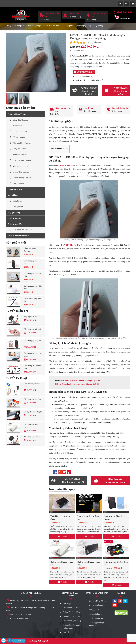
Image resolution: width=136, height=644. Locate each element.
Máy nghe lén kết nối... (33, 317)
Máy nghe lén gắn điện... (33, 399)
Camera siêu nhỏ (20, 131)
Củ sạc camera (19, 137)
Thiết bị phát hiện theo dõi (19, 236)
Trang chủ (10, 25)
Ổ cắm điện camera (21, 172)
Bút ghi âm (17, 201)
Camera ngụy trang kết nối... (32, 342)
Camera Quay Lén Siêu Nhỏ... (33, 367)
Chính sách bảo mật (71, 608)
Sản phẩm (21, 25)
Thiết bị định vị (33, 25)
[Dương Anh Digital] (20, 15)
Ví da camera (18, 183)
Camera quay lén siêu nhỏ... (32, 385)
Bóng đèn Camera (20, 120)
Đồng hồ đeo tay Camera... (30, 249)
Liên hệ (66, 632)
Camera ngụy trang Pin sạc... (32, 262)
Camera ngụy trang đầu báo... (33, 274)
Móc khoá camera (20, 166)
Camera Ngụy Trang (17, 114)
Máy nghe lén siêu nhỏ (22, 230)
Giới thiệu (67, 603)
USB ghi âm (18, 206)
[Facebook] (114, 601)
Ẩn (66, 148)
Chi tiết (63, 536)
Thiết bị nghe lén (15, 224)
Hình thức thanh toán (71, 616)
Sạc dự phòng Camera (22, 178)
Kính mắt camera (20, 155)
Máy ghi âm (13, 195)
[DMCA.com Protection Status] (121, 613)
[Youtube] (114, 606)
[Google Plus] (120, 601)
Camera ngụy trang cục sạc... (32, 354)
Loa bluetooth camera (22, 160)
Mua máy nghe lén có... (33, 437)
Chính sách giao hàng (72, 621)
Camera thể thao (15, 189)
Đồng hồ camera (20, 149)
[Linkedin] (125, 601)
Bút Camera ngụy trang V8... (33, 299)
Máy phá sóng (14, 212)
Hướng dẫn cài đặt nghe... (34, 412)
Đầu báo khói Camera (22, 143)
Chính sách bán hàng (71, 612)
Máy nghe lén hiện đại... (33, 329)
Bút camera (17, 126)
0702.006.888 (124, 12)
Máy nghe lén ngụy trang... (31, 425)
